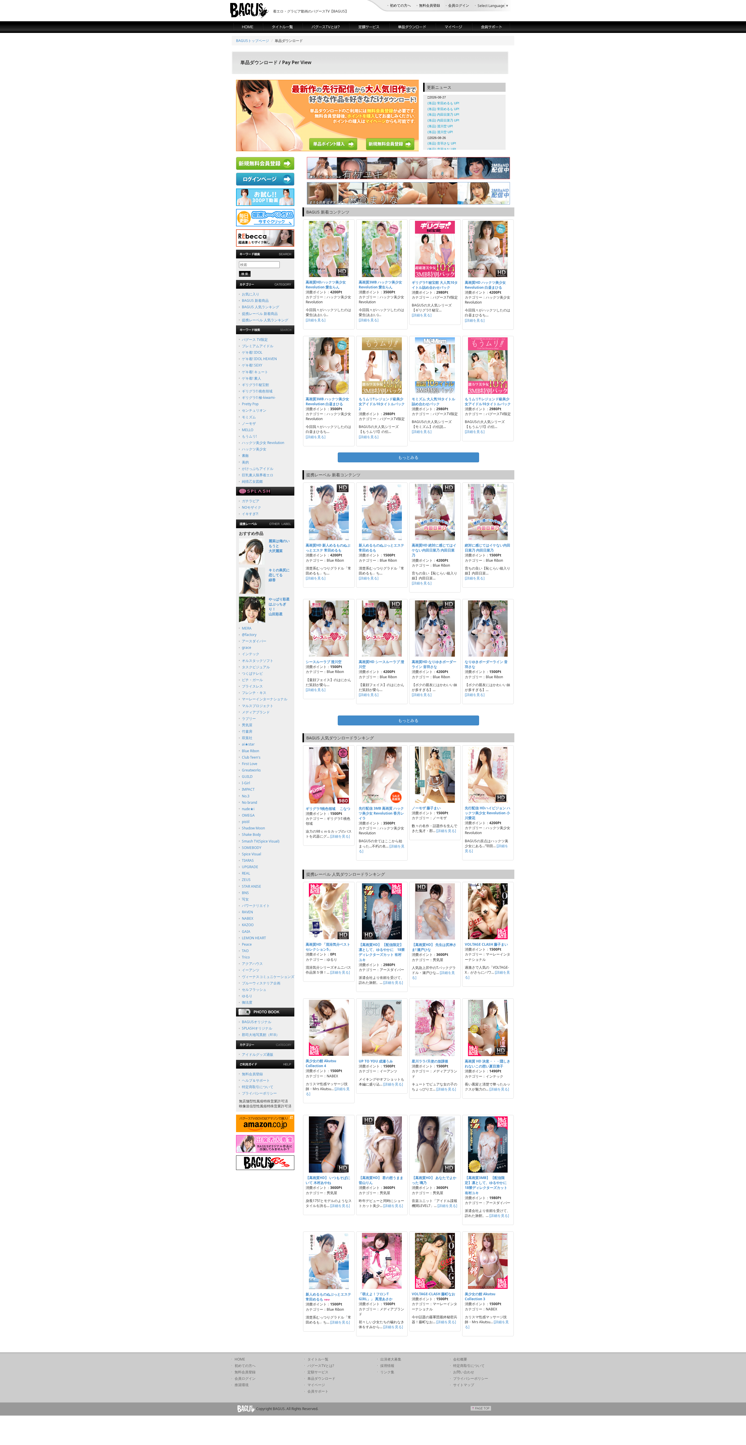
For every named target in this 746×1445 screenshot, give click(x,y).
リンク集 (387, 1372)
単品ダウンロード (321, 1378)
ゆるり (247, 995)
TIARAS (248, 860)
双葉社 (247, 737)
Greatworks (251, 770)
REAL (246, 873)
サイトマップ (463, 1384)
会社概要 (460, 1359)
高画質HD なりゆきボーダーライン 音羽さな (434, 664)
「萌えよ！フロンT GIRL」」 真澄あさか (376, 1296)
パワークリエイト (256, 905)
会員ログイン (458, 5)
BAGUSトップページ (252, 40)
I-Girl (246, 782)
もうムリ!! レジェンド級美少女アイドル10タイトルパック (488, 401)
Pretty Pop (250, 403)
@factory (249, 634)
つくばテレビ (252, 673)
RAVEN (247, 912)
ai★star (248, 744)
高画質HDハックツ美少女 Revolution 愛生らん (326, 285)
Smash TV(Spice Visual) (260, 841)
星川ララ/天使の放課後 (430, 1061)
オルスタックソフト (257, 660)
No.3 (245, 796)
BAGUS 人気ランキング (260, 306)
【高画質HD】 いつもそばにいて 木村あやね (328, 1180)
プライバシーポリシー (259, 1093)
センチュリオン (254, 410)
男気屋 (247, 724)
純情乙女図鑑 (252, 481)
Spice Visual (251, 854)
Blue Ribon (250, 750)
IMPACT (248, 789)
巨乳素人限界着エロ (257, 475)
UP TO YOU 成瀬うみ (376, 1061)
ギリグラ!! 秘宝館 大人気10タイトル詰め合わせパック (435, 285)
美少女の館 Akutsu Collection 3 (480, 1296)
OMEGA (248, 815)
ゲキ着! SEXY (252, 365)
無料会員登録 (429, 5)
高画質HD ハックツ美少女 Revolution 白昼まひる (485, 285)
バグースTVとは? (320, 1365)
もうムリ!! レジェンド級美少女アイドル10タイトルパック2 (382, 404)
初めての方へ (400, 5)
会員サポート (317, 1391)
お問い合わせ (463, 1372)
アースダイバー (254, 641)
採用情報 (387, 1365)
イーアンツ (250, 970)
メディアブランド (256, 712)
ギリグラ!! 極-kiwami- (259, 397)
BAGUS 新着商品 (255, 300)
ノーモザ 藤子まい (426, 808)
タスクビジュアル (256, 667)
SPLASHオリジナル (257, 1028)
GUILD (247, 776)
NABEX (247, 918)
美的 (245, 462)
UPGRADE (250, 866)
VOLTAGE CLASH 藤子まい (486, 944)
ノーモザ (249, 423)
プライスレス (252, 686)
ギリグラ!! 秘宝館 (255, 384)
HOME (240, 1359)
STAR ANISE (251, 886)
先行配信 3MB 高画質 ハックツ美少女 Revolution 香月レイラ (381, 813)
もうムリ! (249, 436)
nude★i (248, 808)
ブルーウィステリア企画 (261, 983)
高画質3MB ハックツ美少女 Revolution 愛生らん (380, 285)
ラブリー (249, 718)
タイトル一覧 (317, 1359)
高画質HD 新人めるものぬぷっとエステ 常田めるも (328, 548)
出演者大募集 (390, 1359)
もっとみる (408, 457)
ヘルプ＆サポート (256, 1080)
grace (246, 647)
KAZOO (248, 924)
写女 (245, 899)
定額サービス (317, 1372)
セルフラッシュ (254, 989)
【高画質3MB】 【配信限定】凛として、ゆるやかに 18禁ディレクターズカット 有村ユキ (487, 1185)
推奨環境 (242, 1384)
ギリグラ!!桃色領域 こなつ (328, 808)
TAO (245, 950)
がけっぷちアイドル (257, 468)
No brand (249, 802)
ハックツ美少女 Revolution (263, 442)
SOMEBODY (251, 847)
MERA (246, 628)
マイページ (316, 1384)
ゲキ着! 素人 (251, 378)
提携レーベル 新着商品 (260, 313)
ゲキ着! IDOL (252, 352)
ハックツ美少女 (254, 449)
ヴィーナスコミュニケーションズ (268, 976)
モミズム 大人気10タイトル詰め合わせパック (433, 401)
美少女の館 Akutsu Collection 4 (321, 1063)
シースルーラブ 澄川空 (324, 661)
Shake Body (251, 834)
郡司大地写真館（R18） (260, 1034)
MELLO (247, 429)
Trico (246, 957)
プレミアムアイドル (257, 345)
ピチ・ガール (252, 679)
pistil (245, 821)
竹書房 (247, 731)
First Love (249, 763)
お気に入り (250, 294)
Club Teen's (251, 757)
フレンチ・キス (254, 692)
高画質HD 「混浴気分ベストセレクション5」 (328, 947)
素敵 (245, 455)
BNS (245, 892)
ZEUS (246, 879)
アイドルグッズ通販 (257, 1054)
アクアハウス (252, 963)
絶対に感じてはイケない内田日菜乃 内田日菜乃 (487, 548)
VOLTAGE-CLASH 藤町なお (433, 1293)
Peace (247, 944)
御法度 (247, 1002)
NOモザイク (251, 507)
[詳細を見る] (316, 320)
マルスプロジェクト (257, 705)
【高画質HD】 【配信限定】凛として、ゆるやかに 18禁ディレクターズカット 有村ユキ (382, 952)
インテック (250, 653)
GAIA (246, 931)
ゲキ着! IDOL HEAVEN (259, 358)
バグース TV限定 (255, 339)
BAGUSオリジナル (256, 1021)
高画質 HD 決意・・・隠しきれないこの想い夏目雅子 (487, 1064)
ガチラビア (250, 500)
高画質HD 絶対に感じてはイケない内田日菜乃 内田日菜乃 (434, 550)
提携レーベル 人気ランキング (265, 320)
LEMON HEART (254, 937)
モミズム (249, 417)
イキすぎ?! (250, 513)
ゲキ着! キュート (255, 371)
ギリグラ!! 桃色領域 (257, 391)
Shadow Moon (253, 828)
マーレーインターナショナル (264, 699)
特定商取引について (257, 1086)
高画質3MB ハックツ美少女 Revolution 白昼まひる (327, 401)
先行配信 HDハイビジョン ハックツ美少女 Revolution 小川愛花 (487, 813)
